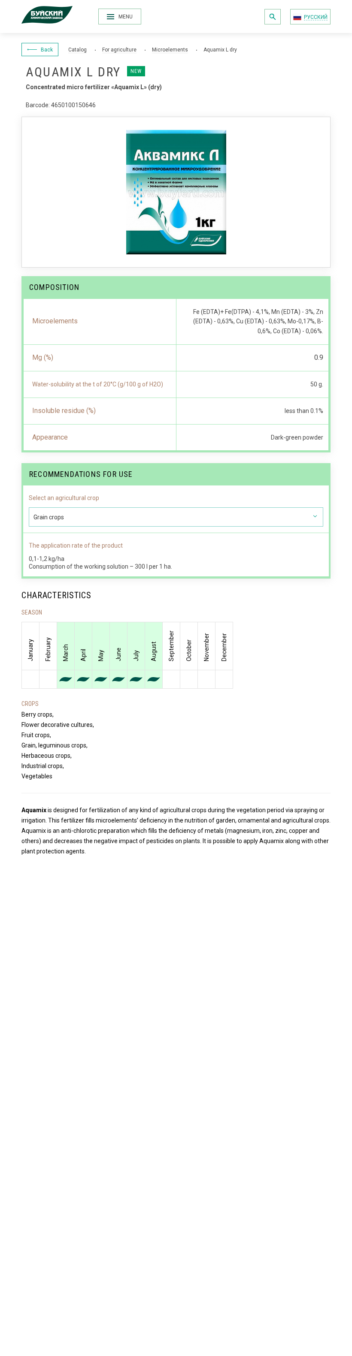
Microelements (170, 50)
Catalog (77, 50)
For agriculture (119, 50)
